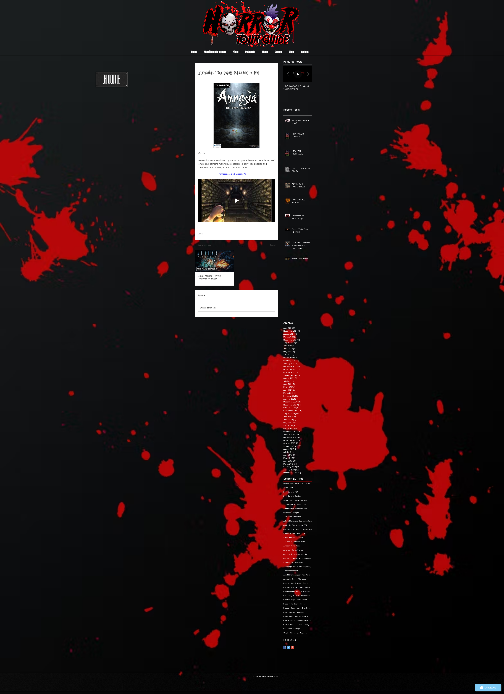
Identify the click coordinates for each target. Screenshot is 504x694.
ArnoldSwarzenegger (292, 575)
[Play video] (236, 200)
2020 (285, 488)
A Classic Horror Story (292, 517)
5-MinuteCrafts (301, 508)
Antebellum (299, 562)
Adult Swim (307, 529)
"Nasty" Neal (288, 484)
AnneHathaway (305, 558)
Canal (300, 625)
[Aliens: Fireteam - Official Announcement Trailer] (214, 261)
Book (285, 612)
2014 (308, 484)
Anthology (287, 566)
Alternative (287, 542)
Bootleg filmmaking (296, 612)
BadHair (286, 587)
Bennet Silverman (303, 591)
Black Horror (302, 600)
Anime (295, 558)
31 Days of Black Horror (293, 504)
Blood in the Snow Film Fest (294, 604)
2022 (297, 488)
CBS (285, 620)
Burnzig (298, 616)
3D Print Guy (288, 508)
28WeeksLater (301, 500)
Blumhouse (306, 608)
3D (305, 504)
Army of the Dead (290, 571)
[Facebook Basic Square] (284, 647)
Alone (300, 537)
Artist (308, 575)
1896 (297, 484)
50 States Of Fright (291, 513)
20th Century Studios (292, 496)
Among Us (302, 554)
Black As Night (289, 600)
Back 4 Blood (295, 583)
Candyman (287, 629)
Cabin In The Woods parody (299, 620)
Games (200, 234)
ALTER (304, 525)
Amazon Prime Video (291, 546)
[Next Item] (308, 74)
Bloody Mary (296, 608)
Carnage (296, 629)
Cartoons (304, 633)
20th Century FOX (290, 492)
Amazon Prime (299, 542)
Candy (306, 625)
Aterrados (302, 579)
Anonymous (288, 562)
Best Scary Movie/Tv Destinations (297, 596)
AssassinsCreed (289, 579)
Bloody (286, 608)
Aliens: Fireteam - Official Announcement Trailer (209, 277)
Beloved (294, 587)
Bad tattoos (307, 583)
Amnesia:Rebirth (290, 554)
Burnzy (305, 616)
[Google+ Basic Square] (292, 647)
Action (298, 529)
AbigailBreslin (288, 529)
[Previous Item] (287, 74)
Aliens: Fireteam (289, 537)
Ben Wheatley (289, 591)
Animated (287, 558)
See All (272, 245)
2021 (291, 488)
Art (303, 575)
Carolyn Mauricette (291, 633)
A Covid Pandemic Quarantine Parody (297, 521)
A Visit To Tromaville (291, 525)
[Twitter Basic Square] (288, 647)
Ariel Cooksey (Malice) (302, 566)
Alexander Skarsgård (291, 533)
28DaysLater (288, 500)
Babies (286, 583)
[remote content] (236, 174)
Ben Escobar (305, 587)
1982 (302, 484)
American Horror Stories (293, 550)
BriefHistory (288, 616)
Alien (304, 533)
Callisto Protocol (289, 625)
